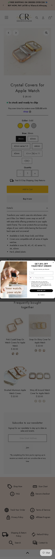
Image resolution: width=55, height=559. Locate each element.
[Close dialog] (53, 262)
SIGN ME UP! (41, 290)
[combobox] (31, 277)
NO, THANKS (41, 294)
